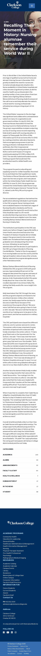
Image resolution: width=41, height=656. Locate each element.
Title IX (28, 648)
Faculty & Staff (20, 471)
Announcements (20, 465)
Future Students (9, 588)
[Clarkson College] (11, 5)
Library (5, 571)
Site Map (26, 653)
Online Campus (8, 578)
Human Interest (20, 481)
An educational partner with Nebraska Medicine (20, 624)
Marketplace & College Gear (13, 575)
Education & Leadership (11, 539)
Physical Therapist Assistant (13, 551)
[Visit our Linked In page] (12, 632)
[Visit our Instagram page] (15, 632)
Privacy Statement (13, 646)
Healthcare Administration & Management (18, 544)
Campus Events (8, 568)
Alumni (20, 460)
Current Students (9, 590)
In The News (20, 486)
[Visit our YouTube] (8, 632)
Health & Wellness (20, 476)
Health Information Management (15, 546)
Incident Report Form (25, 651)
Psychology (7, 555)
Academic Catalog (9, 564)
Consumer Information (11, 580)
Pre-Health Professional (12, 553)
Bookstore (7, 573)
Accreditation (11, 653)
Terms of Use (24, 646)
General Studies (8, 541)
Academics (20, 455)
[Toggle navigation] (32, 5)
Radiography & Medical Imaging (14, 558)
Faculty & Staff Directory (12, 582)
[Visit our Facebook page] (4, 632)
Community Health (9, 537)
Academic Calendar (10, 566)
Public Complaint (12, 651)
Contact (19, 653)
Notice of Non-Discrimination (16, 648)
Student (20, 492)
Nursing (6, 548)
